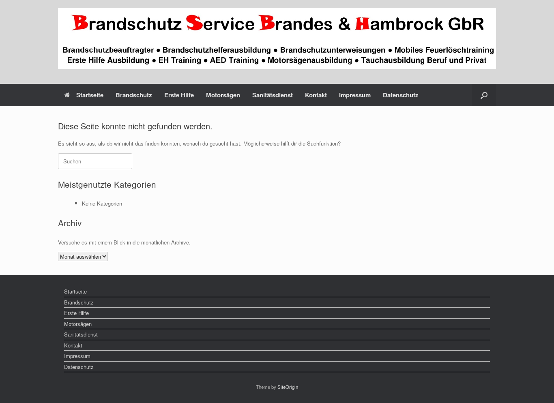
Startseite (89, 94)
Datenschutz (401, 94)
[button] (484, 95)
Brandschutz (134, 94)
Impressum (355, 94)
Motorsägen (223, 94)
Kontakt (316, 94)
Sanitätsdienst (272, 94)
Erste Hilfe (179, 94)
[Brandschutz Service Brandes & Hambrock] (277, 38)
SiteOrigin (287, 387)
